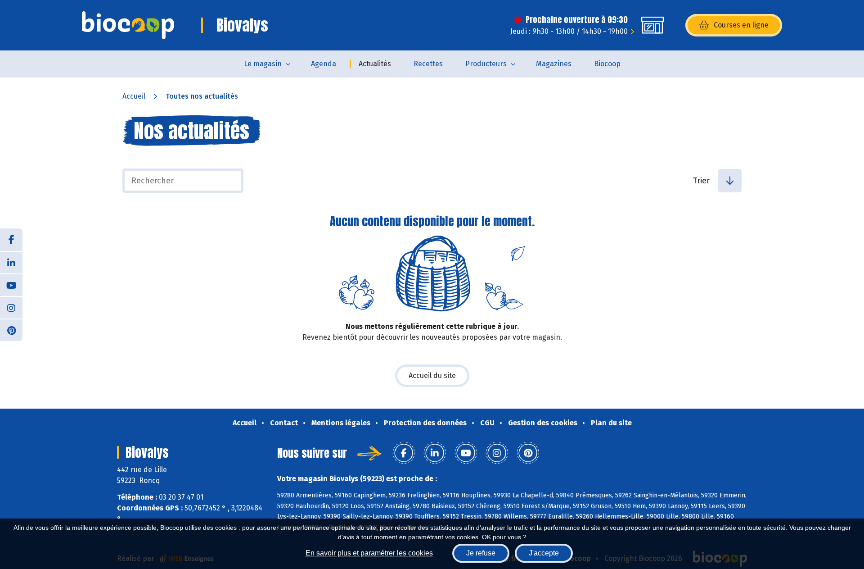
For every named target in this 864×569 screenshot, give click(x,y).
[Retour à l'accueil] (128, 25)
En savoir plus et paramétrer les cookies (369, 553)
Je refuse (480, 553)
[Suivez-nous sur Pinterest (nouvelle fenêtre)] (11, 330)
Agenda (323, 63)
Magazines (554, 63)
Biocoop (607, 63)
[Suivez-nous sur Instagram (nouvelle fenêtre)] (11, 307)
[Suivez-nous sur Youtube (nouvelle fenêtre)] (11, 284)
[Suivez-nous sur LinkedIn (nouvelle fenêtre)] (11, 262)
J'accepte (544, 553)
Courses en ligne (741, 25)
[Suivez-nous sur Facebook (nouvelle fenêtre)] (11, 239)
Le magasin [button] (263, 63)
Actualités (375, 63)
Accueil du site (432, 375)
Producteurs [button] (486, 63)
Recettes (428, 63)
